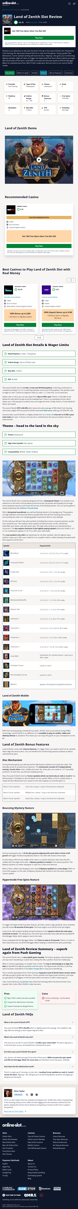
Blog (29, 1178)
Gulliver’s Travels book (29, 508)
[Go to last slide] (69, 280)
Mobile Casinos (33, 1145)
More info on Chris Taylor (13, 1111)
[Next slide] (74, 280)
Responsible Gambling (36, 1172)
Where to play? (23, 73)
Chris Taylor (33, 22)
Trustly (5, 1175)
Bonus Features (56, 73)
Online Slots (9, 10)
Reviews (16, 10)
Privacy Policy (33, 1170)
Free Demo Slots (8, 1151)
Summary (68, 73)
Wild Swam (48, 410)
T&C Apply (8, 43)
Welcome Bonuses (60, 1142)
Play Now (39, 38)
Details (34, 73)
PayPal (5, 1164)
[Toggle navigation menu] (74, 3)
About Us (31, 1164)
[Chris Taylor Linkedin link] (31, 1094)
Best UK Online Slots (10, 1145)
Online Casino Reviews (36, 1139)
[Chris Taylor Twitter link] (27, 1094)
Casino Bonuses (59, 1136)
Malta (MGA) (11, 306)
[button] (69, 4)
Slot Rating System (35, 1175)
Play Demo (10, 73)
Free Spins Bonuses (60, 1139)
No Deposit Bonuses (61, 1145)
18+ (11, 329)
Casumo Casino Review (49, 297)
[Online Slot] (10, 3)
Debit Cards (6, 1170)
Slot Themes (7, 1154)
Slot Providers (7, 1148)
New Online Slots (8, 1142)
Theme (43, 73)
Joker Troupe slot (35, 969)
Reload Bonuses (59, 1148)
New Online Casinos (35, 1142)
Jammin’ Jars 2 (28, 982)
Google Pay (6, 1172)
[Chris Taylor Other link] (36, 1094)
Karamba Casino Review (12, 297)
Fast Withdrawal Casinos (37, 1148)
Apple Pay (6, 1167)
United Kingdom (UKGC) (17, 227)
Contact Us (32, 1167)
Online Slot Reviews (9, 1139)
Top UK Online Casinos (36, 1136)
